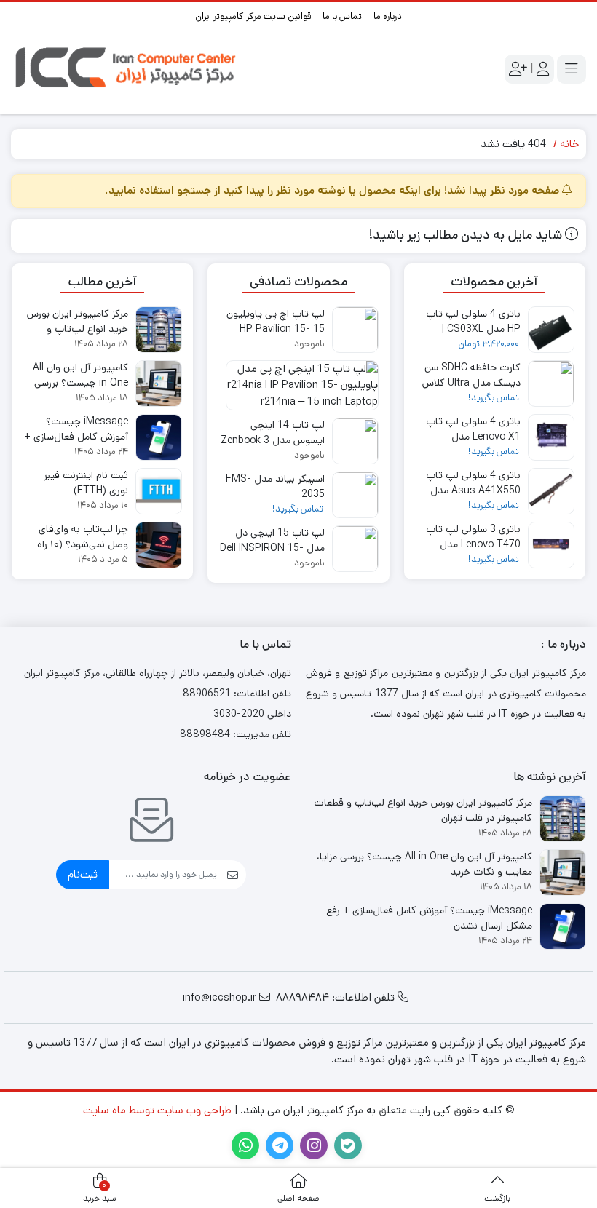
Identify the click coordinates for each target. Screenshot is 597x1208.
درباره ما (387, 16)
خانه (569, 143)
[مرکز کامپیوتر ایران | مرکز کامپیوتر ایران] (127, 69)
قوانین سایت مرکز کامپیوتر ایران (253, 16)
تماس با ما (342, 16)
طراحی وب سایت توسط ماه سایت (157, 1110)
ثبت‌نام (83, 874)
